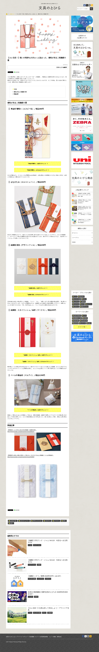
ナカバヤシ (76, 304)
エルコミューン (24, 520)
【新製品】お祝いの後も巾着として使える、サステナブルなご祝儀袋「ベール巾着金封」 (30, 455)
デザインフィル (37, 520)
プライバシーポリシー (22, 636)
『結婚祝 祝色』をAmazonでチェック (37, 294)
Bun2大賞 (76, 323)
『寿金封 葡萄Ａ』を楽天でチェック (36, 163)
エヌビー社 (13, 520)
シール (30, 545)
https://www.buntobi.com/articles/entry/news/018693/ (20, 457)
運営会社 (59, 636)
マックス (30, 596)
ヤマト (44, 612)
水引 (64, 520)
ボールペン (75, 233)
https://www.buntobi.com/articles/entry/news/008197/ (20, 431)
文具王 (36, 596)
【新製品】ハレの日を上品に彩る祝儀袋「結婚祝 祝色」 (22, 430)
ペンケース (83, 323)
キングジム (89, 304)
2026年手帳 (76, 320)
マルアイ (47, 520)
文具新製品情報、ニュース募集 (48, 636)
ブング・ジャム (37, 545)
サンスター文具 (32, 578)
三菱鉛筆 (50, 612)
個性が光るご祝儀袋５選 (20, 91)
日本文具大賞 (84, 320)
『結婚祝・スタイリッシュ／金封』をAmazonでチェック (37, 361)
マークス (56, 520)
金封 (11, 523)
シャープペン (40, 578)
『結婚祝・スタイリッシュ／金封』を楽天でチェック (37, 355)
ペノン (75, 296)
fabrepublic (81, 296)
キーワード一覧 (81, 326)
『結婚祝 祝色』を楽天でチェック (37, 288)
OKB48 (85, 318)
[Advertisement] (82, 268)
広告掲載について (33, 636)
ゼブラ (82, 304)
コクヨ (84, 299)
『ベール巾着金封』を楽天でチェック (37, 410)
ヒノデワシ (76, 301)
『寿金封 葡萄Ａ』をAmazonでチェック (36, 170)
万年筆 (39, 564)
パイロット (48, 578)
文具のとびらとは (10, 636)
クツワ (30, 612)
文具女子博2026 (77, 315)
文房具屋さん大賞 (77, 318)
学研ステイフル (84, 306)
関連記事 (16, 94)
